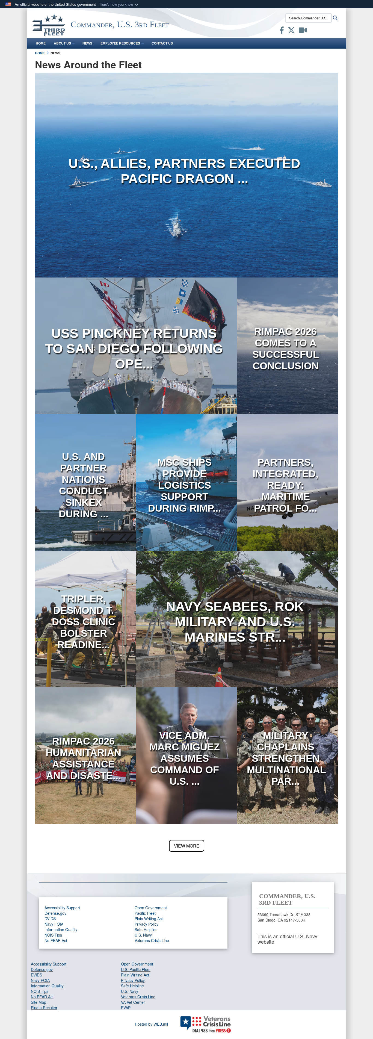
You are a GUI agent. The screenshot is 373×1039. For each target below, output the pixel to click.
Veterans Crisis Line (152, 940)
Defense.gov (55, 913)
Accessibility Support (62, 907)
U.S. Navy (143, 935)
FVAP (126, 1007)
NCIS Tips (53, 935)
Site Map (38, 1002)
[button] (119, 4)
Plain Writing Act (149, 918)
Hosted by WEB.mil (151, 1024)
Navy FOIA (54, 924)
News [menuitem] (87, 43)
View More (186, 846)
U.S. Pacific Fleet (135, 969)
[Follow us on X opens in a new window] (291, 31)
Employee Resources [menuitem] (120, 43)
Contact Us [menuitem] (162, 43)
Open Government (151, 907)
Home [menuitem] (41, 43)
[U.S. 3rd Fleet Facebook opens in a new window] (282, 31)
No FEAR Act (56, 940)
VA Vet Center (133, 1002)
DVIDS (50, 918)
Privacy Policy (146, 924)
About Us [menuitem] (62, 43)
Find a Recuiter (44, 1007)
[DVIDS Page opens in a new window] (303, 31)
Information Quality (61, 929)
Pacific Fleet (145, 913)
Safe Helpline (146, 929)
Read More (184, 199)
